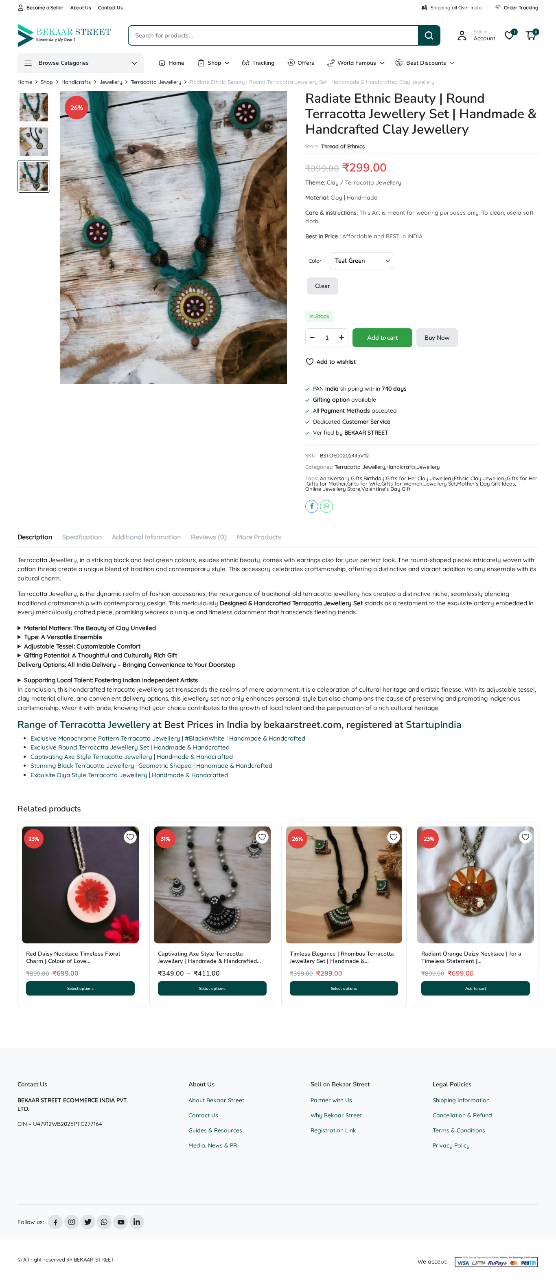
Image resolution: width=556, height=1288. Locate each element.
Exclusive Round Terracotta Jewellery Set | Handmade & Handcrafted (130, 747)
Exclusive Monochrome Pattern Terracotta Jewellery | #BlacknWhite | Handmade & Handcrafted (168, 738)
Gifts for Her (522, 478)
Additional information (146, 537)
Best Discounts (426, 63)
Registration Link (333, 1130)
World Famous (356, 63)
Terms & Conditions (459, 1130)
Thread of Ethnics (343, 146)
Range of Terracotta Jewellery (84, 724)
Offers (306, 63)
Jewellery (110, 82)
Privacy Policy (451, 1145)
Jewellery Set (440, 483)
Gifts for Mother (326, 483)
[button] (530, 35)
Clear (322, 286)
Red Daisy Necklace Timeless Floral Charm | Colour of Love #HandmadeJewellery (73, 961)
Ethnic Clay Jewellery (480, 478)
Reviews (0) (209, 537)
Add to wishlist (336, 361)
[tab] (35, 538)
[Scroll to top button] (538, 1269)
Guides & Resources (215, 1130)
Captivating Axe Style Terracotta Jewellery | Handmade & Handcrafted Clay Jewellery (207, 961)
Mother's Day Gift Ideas (486, 483)
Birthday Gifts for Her (389, 478)
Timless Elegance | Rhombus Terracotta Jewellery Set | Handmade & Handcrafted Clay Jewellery (342, 961)
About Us (80, 7)
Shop (214, 63)
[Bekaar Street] (65, 35)
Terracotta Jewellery (156, 82)
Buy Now (437, 338)
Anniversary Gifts (341, 478)
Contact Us (110, 7)
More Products (259, 537)
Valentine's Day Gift (386, 489)
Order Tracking (521, 7)
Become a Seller (44, 7)
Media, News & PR (212, 1145)
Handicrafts (76, 82)
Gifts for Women (401, 483)
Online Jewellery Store (332, 489)
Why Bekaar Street (336, 1115)
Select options (80, 988)
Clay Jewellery (435, 478)
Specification (82, 537)
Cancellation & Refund (462, 1115)
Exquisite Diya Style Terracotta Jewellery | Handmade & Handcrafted (129, 775)
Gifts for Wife (363, 483)
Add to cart (382, 338)
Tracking (263, 63)
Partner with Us (331, 1100)
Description (35, 537)
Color (315, 260)
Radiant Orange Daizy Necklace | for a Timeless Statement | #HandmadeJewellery (471, 961)
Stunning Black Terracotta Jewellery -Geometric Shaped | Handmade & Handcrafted (151, 765)
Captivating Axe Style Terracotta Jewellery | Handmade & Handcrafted (132, 756)
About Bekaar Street (216, 1100)
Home (176, 63)
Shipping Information (461, 1100)
